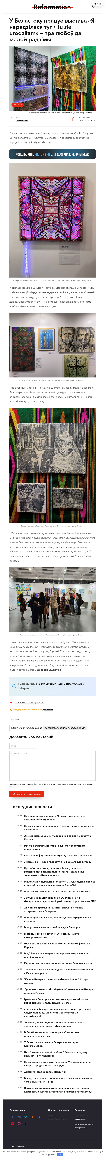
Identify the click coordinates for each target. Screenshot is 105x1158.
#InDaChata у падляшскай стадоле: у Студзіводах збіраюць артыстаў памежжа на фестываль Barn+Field (59, 883)
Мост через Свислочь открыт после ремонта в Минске (57, 891)
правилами (80, 1119)
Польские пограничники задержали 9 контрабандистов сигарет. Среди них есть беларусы (57, 1064)
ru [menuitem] (95, 4)
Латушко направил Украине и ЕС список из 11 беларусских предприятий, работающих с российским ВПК (60, 899)
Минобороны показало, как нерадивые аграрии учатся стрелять (57, 919)
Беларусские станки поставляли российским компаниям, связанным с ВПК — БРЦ (58, 1080)
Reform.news (22, 120)
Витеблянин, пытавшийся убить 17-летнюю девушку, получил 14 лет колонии (56, 1054)
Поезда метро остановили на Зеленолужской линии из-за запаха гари (59, 828)
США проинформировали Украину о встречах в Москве (58, 855)
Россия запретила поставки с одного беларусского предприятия (55, 847)
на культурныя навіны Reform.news (60, 683)
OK (60, 1155)
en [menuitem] (100, 4)
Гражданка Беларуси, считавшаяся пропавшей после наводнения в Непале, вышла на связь (56, 1001)
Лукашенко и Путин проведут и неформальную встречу (57, 862)
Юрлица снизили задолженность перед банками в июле (58, 963)
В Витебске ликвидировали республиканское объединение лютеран (51, 1034)
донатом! (48, 709)
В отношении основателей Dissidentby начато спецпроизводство (51, 935)
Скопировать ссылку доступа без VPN (65, 728)
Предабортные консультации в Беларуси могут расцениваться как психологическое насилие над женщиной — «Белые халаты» (54, 872)
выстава (15, 719)
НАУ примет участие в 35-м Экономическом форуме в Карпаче (57, 945)
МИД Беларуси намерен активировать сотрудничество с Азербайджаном (58, 955)
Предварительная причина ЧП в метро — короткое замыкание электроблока (54, 818)
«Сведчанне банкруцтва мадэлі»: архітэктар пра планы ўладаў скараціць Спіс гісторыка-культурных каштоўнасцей (57, 1013)
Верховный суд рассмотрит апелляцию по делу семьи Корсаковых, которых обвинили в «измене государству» (58, 1090)
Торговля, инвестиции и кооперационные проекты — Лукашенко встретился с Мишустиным (56, 1024)
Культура (18, 105)
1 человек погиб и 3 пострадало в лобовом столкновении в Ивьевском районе (59, 971)
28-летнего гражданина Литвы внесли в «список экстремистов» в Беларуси (53, 909)
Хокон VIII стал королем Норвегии (45, 1072)
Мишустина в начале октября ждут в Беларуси (52, 927)
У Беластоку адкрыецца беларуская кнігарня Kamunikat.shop (51, 1044)
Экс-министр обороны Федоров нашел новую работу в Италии (57, 838)
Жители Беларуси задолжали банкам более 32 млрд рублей (56, 981)
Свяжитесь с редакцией (29, 702)
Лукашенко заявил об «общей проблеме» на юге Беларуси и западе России (59, 991)
